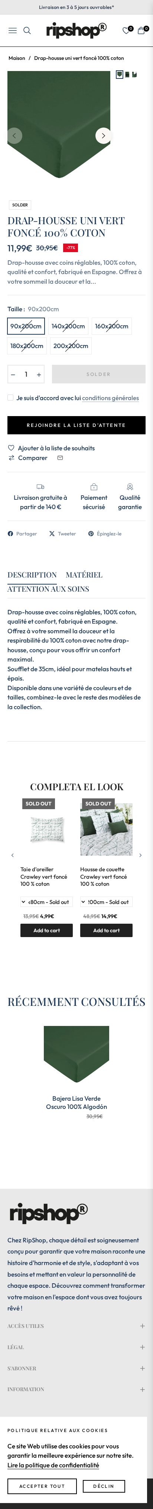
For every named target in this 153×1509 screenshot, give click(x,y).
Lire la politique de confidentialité (53, 1465)
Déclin (103, 1486)
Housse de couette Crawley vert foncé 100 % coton (103, 876)
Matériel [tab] (84, 574)
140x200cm (68, 326)
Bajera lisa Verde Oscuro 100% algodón (76, 1102)
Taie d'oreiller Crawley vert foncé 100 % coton (43, 876)
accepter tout (42, 1486)
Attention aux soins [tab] (48, 588)
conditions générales (110, 398)
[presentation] (12, 855)
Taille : (33, 309)
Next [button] (103, 136)
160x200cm (111, 326)
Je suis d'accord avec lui (77, 398)
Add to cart (106, 930)
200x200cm (70, 346)
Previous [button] (14, 136)
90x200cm (26, 326)
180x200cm (26, 346)
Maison (17, 58)
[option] (58, 132)
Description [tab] (32, 574)
